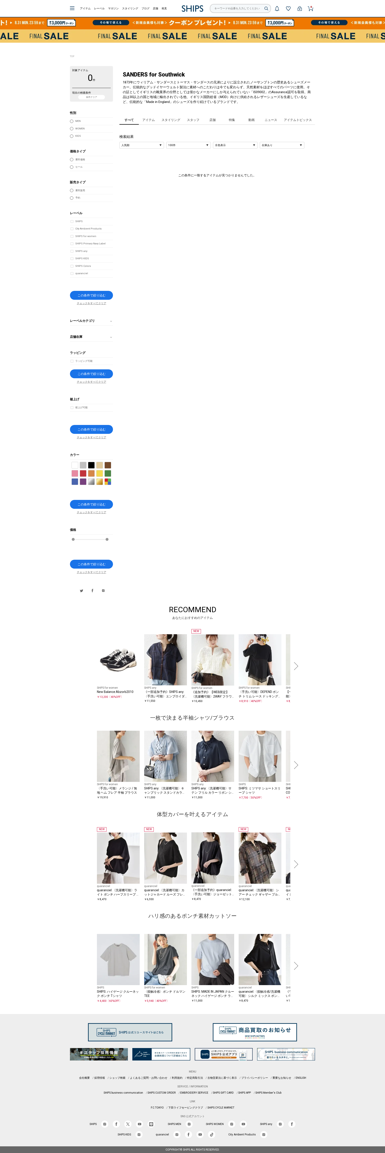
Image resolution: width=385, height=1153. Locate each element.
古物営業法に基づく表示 (222, 1077)
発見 (164, 8)
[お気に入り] (288, 8)
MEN (78, 121)
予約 (77, 197)
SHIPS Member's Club (268, 1092)
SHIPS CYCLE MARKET (220, 1107)
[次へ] (295, 666)
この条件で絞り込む (92, 295)
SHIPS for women (85, 236)
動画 (251, 120)
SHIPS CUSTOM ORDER (161, 1092)
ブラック (94, 465)
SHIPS (79, 221)
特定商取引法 (195, 1077)
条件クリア (91, 97)
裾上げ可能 (81, 407)
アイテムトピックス (298, 120)
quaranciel (81, 273)
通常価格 (80, 159)
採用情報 (99, 1077)
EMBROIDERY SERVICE (194, 1092)
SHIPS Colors (83, 266)
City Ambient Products (88, 228)
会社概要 (84, 1077)
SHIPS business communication (123, 1092)
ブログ (145, 8)
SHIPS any (81, 251)
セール (79, 166)
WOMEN (80, 128)
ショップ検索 (117, 1077)
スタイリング (130, 8)
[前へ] (90, 666)
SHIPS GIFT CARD (223, 1092)
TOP (72, 56)
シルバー (94, 482)
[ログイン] (300, 8)
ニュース (271, 120)
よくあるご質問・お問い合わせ (148, 1077)
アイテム (85, 8)
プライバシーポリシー (254, 1077)
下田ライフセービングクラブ (185, 1107)
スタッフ (193, 120)
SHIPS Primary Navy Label (90, 243)
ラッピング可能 (83, 361)
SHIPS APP (244, 1092)
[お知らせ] (277, 8)
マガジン (113, 8)
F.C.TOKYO (157, 1107)
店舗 (155, 8)
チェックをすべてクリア (91, 303)
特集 (232, 120)
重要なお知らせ (281, 1077)
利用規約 (177, 1077)
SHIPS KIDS (82, 258)
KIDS (78, 136)
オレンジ (94, 473)
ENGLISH (301, 1077)
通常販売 (80, 190)
